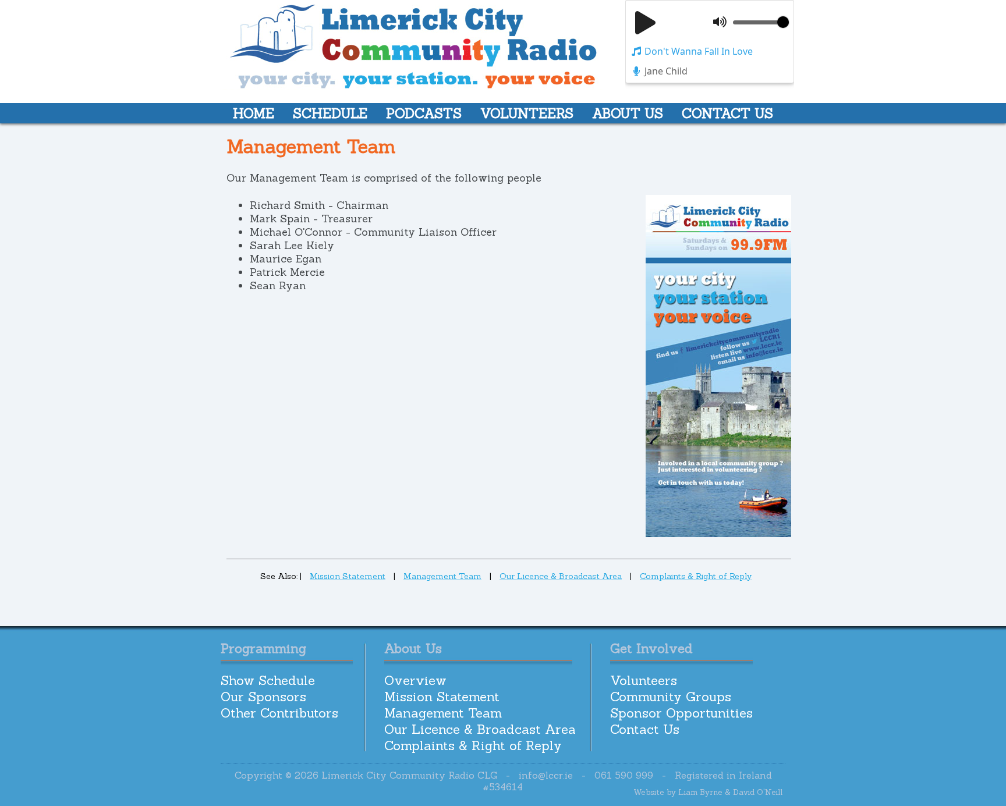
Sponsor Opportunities (681, 713)
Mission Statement (347, 576)
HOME (253, 113)
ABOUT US (627, 113)
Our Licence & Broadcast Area (561, 576)
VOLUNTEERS (526, 113)
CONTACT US (727, 113)
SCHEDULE (330, 113)
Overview (415, 680)
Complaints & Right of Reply (696, 576)
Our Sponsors (263, 696)
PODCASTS (424, 113)
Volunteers (643, 680)
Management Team (442, 576)
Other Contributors (279, 713)
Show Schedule (268, 680)
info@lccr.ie (546, 775)
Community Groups (670, 696)
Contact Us (644, 729)
